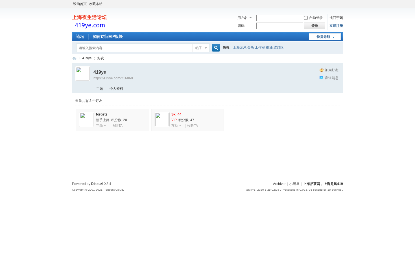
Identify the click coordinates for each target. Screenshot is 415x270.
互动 (99, 126)
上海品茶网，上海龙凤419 (323, 184)
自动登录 (316, 18)
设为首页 (80, 4)
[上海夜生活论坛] (90, 29)
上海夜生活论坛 (74, 58)
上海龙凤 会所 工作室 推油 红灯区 (258, 47)
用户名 (242, 18)
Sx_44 (176, 114)
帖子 (198, 48)
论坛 (80, 36)
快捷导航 (323, 37)
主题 (99, 89)
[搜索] (215, 48)
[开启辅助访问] (341, 3)
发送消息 (331, 78)
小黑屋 (294, 184)
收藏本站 (95, 4)
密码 (241, 26)
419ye (87, 58)
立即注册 (336, 26)
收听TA (117, 126)
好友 (100, 58)
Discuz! (97, 184)
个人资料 (116, 89)
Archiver (279, 184)
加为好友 (331, 70)
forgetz (101, 114)
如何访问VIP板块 (108, 36)
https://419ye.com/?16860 (113, 78)
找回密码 (336, 18)
